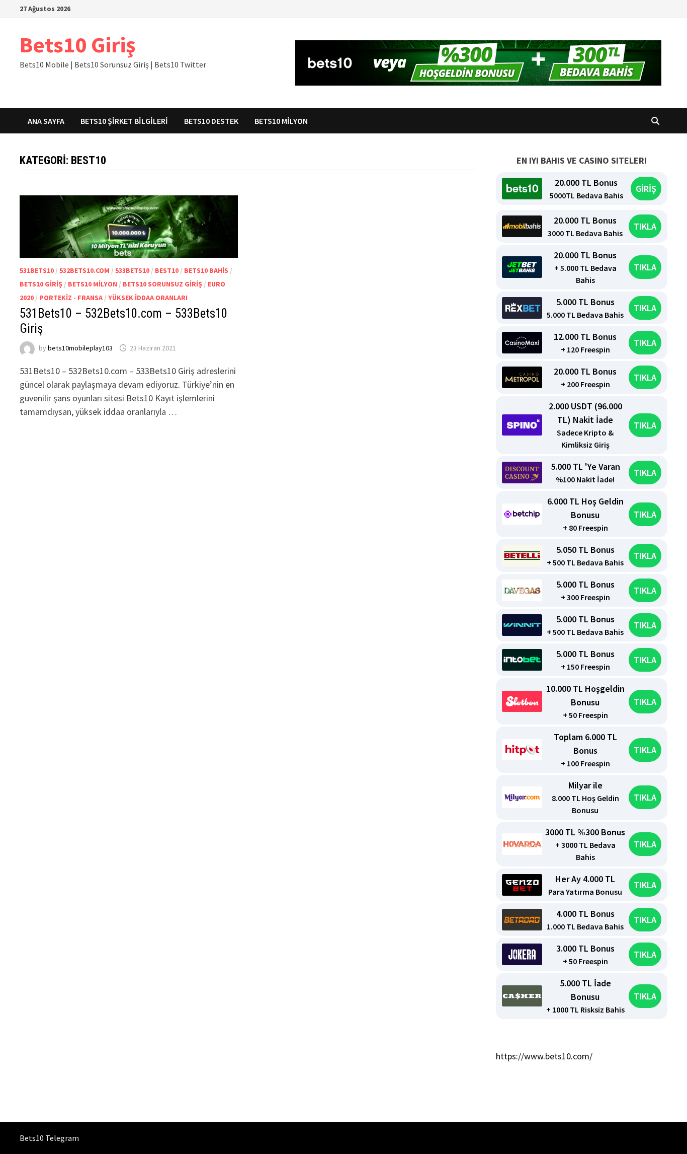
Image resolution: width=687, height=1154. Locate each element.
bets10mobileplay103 (80, 347)
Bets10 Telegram (49, 1138)
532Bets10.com (84, 270)
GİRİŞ (646, 188)
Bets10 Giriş (77, 44)
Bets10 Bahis (206, 270)
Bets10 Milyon (281, 121)
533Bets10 (132, 270)
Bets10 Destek (211, 121)
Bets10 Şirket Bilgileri (124, 121)
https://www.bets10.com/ (544, 1056)
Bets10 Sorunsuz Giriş (162, 283)
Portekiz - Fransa (71, 297)
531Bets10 (37, 270)
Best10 (167, 270)
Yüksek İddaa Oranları (148, 297)
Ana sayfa (46, 121)
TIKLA (645, 226)
